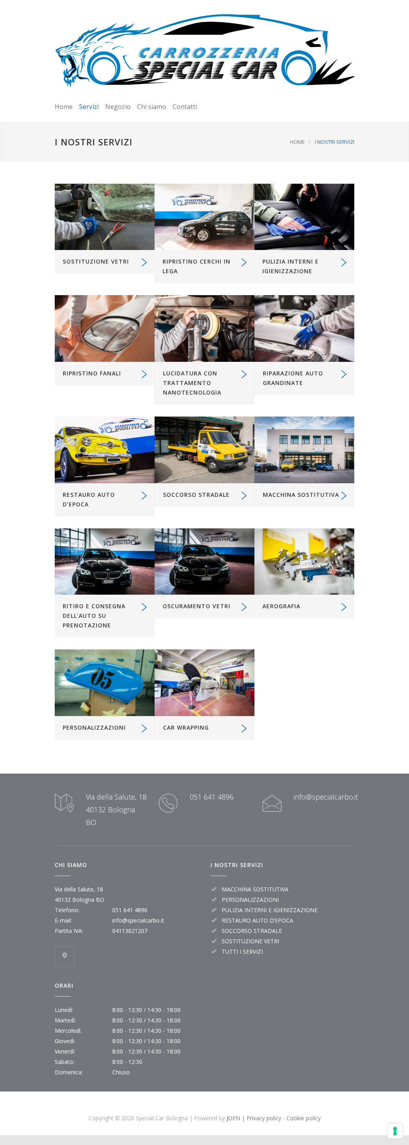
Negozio (118, 106)
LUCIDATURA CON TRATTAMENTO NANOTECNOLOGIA (192, 382)
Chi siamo (151, 106)
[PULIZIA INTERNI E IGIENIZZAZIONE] (304, 217)
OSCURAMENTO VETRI (196, 606)
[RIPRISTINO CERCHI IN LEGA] (204, 217)
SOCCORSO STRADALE (196, 494)
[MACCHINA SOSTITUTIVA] (304, 450)
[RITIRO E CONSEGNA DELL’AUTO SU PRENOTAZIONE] (105, 561)
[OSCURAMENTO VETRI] (204, 561)
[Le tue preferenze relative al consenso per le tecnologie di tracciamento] (395, 1131)
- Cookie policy (301, 1118)
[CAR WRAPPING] (204, 682)
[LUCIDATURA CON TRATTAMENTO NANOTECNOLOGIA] (204, 328)
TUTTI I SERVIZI (242, 951)
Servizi (89, 106)
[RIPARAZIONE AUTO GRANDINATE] (304, 328)
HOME (297, 141)
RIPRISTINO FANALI (92, 373)
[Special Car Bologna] (204, 49)
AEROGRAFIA (281, 606)
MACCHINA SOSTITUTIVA (301, 494)
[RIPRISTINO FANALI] (105, 328)
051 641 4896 (212, 797)
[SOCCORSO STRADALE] (204, 450)
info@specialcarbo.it (326, 797)
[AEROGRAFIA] (304, 561)
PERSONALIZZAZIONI (94, 727)
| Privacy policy (260, 1118)
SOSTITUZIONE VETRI (96, 261)
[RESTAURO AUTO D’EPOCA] (105, 450)
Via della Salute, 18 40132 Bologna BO (116, 809)
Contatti (185, 106)
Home (64, 106)
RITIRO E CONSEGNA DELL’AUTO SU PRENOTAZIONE (94, 615)
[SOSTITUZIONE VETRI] (105, 217)
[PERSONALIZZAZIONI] (105, 682)
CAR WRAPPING (186, 727)
